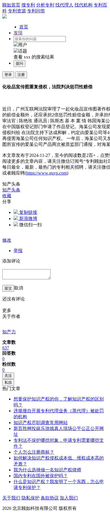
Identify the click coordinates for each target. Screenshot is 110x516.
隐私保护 (30, 497)
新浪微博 (27, 218)
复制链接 (27, 212)
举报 (18, 250)
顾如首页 (11, 5)
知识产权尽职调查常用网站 (41, 422)
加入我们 (69, 497)
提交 (8, 288)
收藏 (6, 195)
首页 (23, 26)
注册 (21, 75)
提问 (19, 63)
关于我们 (11, 497)
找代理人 (64, 5)
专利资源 (17, 10)
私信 (8, 382)
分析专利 (45, 5)
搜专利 (28, 5)
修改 (6, 240)
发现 (18, 32)
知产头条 (11, 189)
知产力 (9, 331)
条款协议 (50, 497)
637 (5, 347)
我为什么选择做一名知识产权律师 (47, 469)
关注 (8, 376)
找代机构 (83, 5)
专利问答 (36, 10)
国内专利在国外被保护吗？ (41, 475)
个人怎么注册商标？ (34, 452)
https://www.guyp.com (46, 173)
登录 (8, 75)
